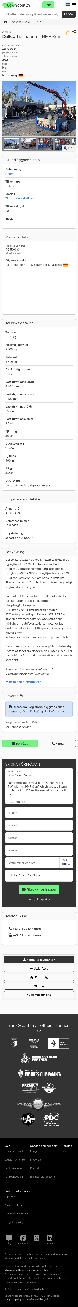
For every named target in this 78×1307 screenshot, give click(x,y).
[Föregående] (6, 116)
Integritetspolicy (39, 899)
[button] (74, 4)
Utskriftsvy (40, 968)
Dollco (9, 186)
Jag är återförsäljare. (26, 875)
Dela (40, 986)
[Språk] (68, 4)
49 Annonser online (18, 727)
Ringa (60, 743)
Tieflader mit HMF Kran (20, 198)
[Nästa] (72, 116)
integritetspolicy (13, 1299)
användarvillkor (35, 1299)
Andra (9, 174)
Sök (70, 14)
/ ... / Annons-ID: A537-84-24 (23, 22)
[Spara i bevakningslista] (67, 32)
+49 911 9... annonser (26, 928)
